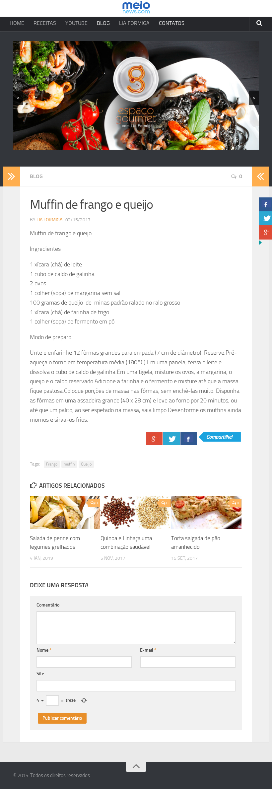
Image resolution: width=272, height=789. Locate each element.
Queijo (86, 464)
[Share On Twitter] (171, 438)
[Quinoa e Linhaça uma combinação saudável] (136, 512)
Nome (43, 650)
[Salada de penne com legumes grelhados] (65, 512)
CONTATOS (171, 23)
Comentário (47, 605)
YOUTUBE (76, 23)
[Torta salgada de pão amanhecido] (206, 512)
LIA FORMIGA (134, 23)
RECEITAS (45, 23)
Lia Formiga (49, 220)
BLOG (103, 23)
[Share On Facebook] (188, 438)
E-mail (148, 650)
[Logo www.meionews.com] (136, 8)
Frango (51, 464)
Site (40, 674)
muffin (69, 464)
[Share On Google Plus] (154, 438)
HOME (17, 23)
